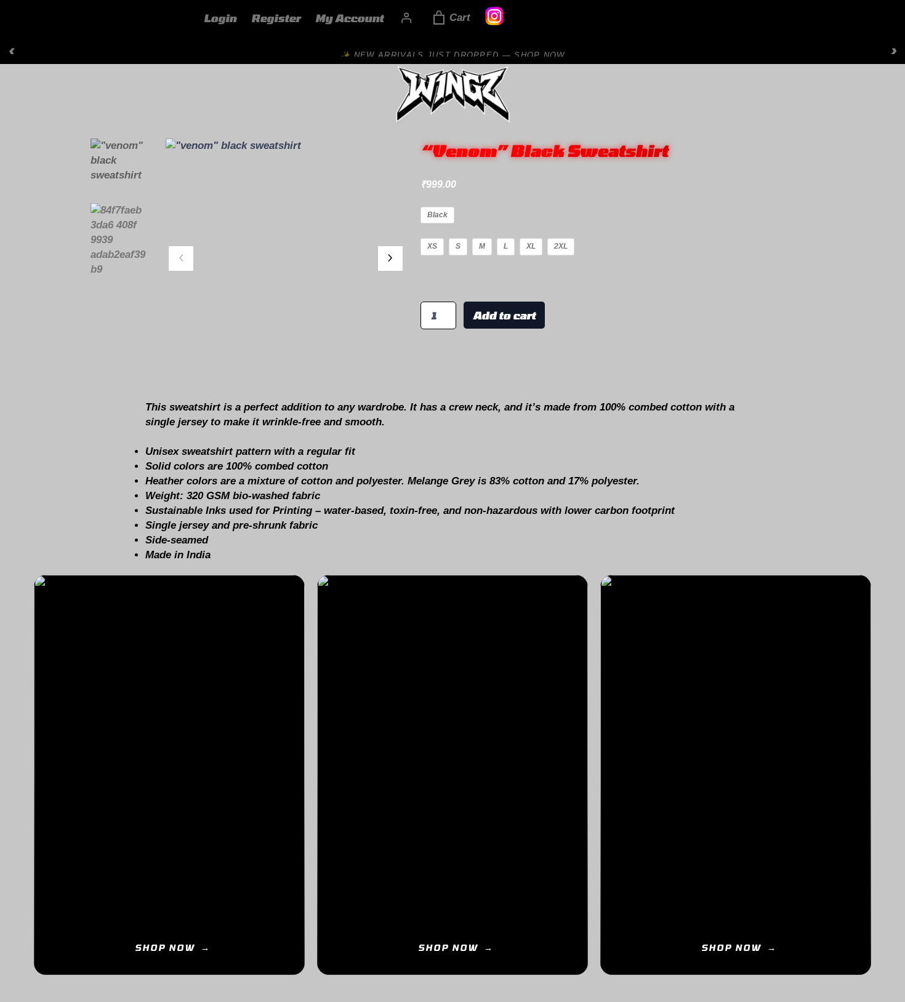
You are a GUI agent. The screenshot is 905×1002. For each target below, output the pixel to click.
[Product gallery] (286, 258)
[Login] (406, 18)
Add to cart (504, 315)
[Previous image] (181, 258)
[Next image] (390, 258)
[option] (120, 240)
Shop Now (165, 947)
